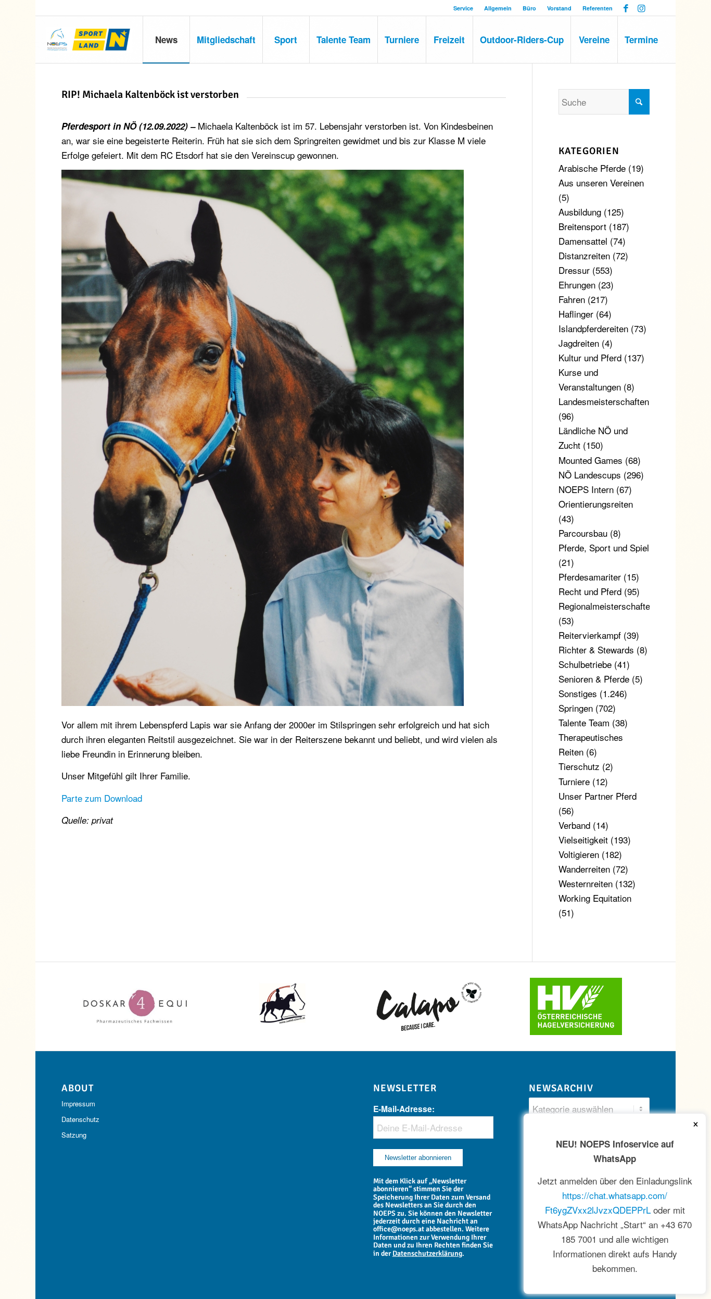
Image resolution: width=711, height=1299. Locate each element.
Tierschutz (579, 766)
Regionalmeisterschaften (606, 605)
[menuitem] (463, 8)
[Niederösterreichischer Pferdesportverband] (89, 39)
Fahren (571, 299)
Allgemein (498, 8)
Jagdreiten (578, 342)
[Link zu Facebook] (625, 8)
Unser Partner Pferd (597, 795)
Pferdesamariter (589, 576)
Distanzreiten (584, 255)
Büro (529, 8)
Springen (575, 707)
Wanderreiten (584, 868)
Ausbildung (579, 211)
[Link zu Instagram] (642, 8)
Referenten (597, 8)
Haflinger (575, 313)
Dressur (574, 269)
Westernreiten (585, 883)
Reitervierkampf (589, 634)
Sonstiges (577, 693)
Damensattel (582, 240)
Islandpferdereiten (593, 328)
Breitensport (582, 226)
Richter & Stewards (596, 649)
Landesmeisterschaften (603, 401)
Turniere (574, 781)
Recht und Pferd (589, 591)
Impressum (78, 1103)
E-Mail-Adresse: (404, 1109)
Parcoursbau (582, 532)
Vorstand (559, 8)
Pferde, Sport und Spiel (603, 547)
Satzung (73, 1135)
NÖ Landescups (589, 474)
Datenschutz (80, 1119)
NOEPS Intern (586, 489)
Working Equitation (594, 897)
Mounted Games (590, 459)
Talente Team (584, 722)
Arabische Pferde (592, 167)
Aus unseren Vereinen (601, 182)
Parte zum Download (101, 797)
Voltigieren (578, 854)
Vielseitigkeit (583, 839)
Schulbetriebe (585, 664)
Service (463, 8)
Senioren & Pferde (593, 678)
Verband (574, 824)
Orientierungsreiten (595, 503)
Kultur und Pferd (589, 357)
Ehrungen (576, 284)
